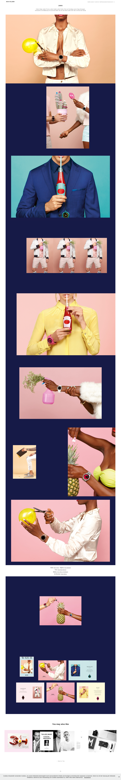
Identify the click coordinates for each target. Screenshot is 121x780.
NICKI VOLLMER (10, 1)
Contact (97, 2)
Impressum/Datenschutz (106, 2)
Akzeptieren (87, 777)
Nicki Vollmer (64, 574)
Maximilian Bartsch (62, 569)
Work (89, 2)
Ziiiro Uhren (56, 567)
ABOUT (92, 2)
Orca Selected (67, 567)
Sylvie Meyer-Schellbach (62, 572)
